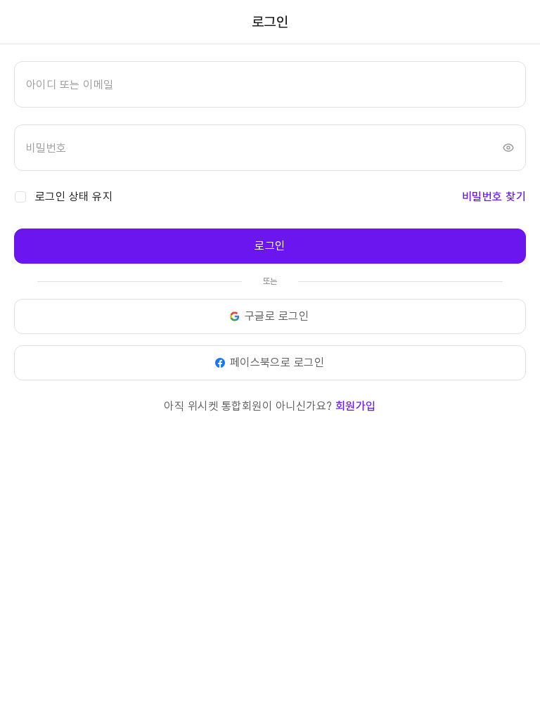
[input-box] (270, 84)
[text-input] (270, 84)
